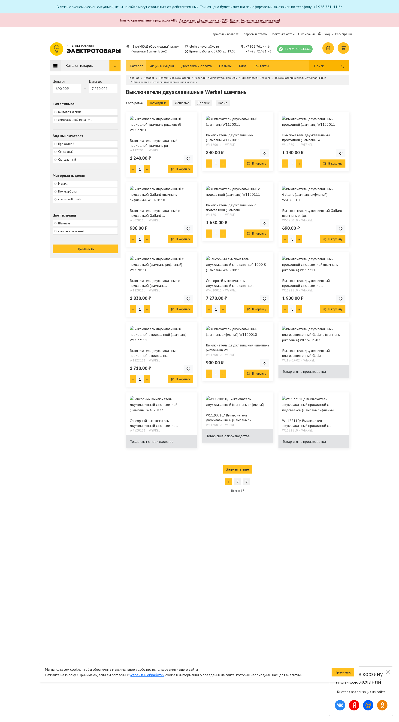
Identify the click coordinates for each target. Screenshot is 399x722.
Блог (242, 66)
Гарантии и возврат (225, 34)
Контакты (261, 66)
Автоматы (187, 20)
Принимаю (343, 672)
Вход (326, 34)
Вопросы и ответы (254, 34)
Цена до (95, 81)
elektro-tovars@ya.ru (204, 46)
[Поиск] (343, 66)
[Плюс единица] (147, 169)
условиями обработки (147, 675)
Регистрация (344, 34)
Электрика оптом (283, 34)
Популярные (158, 103)
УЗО (225, 20)
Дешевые (182, 103)
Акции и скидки (162, 66)
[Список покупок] (328, 48)
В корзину (182, 169)
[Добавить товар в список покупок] (188, 159)
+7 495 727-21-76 (258, 51)
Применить (85, 249)
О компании (306, 34)
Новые (222, 103)
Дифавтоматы (208, 20)
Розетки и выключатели (260, 20)
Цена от (59, 81)
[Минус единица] (133, 169)
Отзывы (225, 66)
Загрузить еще (237, 469)
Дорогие (203, 103)
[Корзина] (343, 48)
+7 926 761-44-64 (259, 46)
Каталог (136, 66)
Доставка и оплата (196, 66)
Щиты (234, 20)
